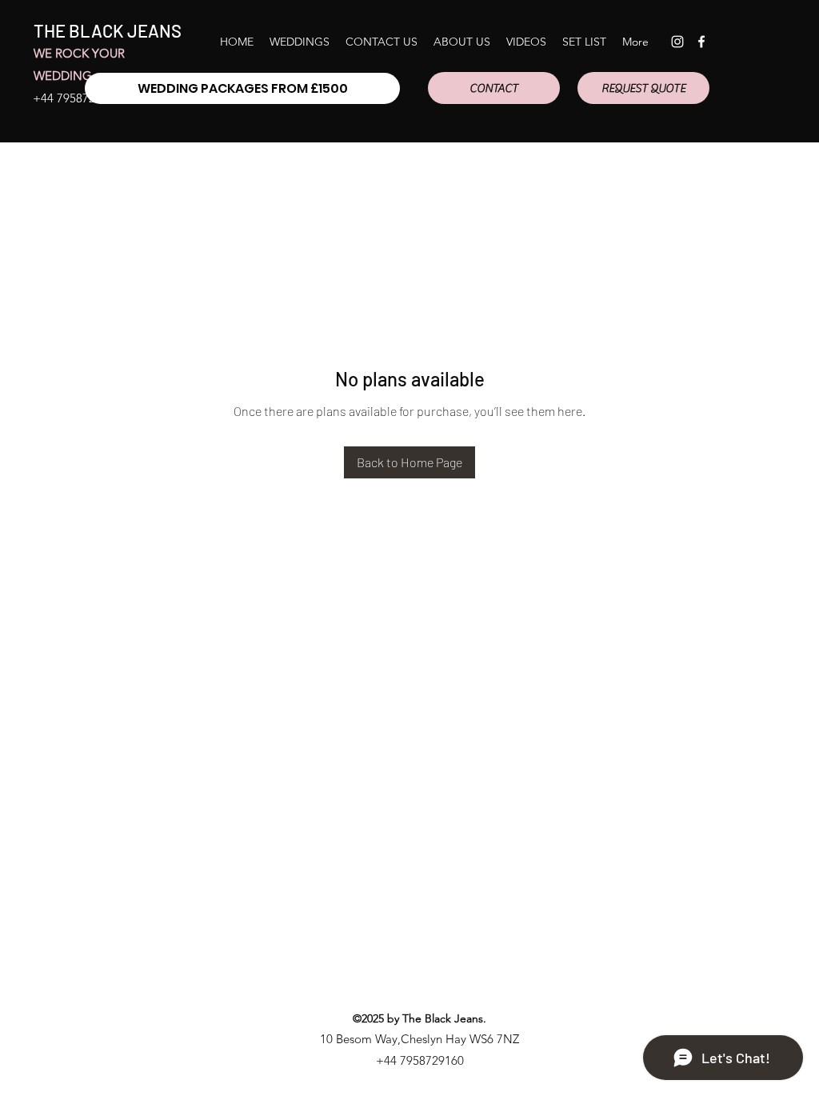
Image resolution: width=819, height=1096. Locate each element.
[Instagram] (677, 42)
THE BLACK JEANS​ (108, 30)
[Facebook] (701, 42)
